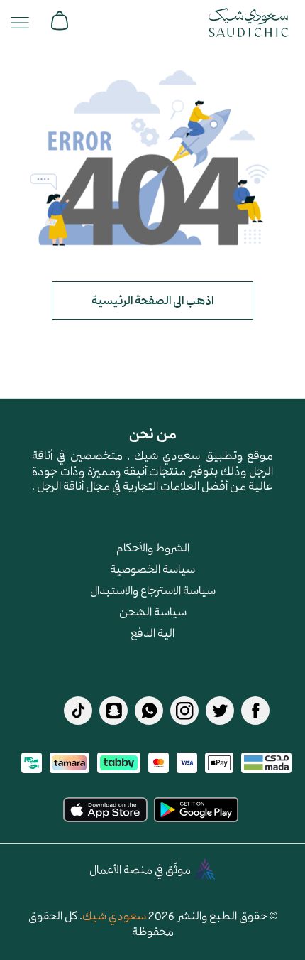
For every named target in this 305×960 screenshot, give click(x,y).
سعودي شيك (114, 915)
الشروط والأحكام (152, 547)
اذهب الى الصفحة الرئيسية (153, 300)
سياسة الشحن (153, 611)
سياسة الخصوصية (152, 568)
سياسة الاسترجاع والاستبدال (153, 590)
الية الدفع (152, 632)
